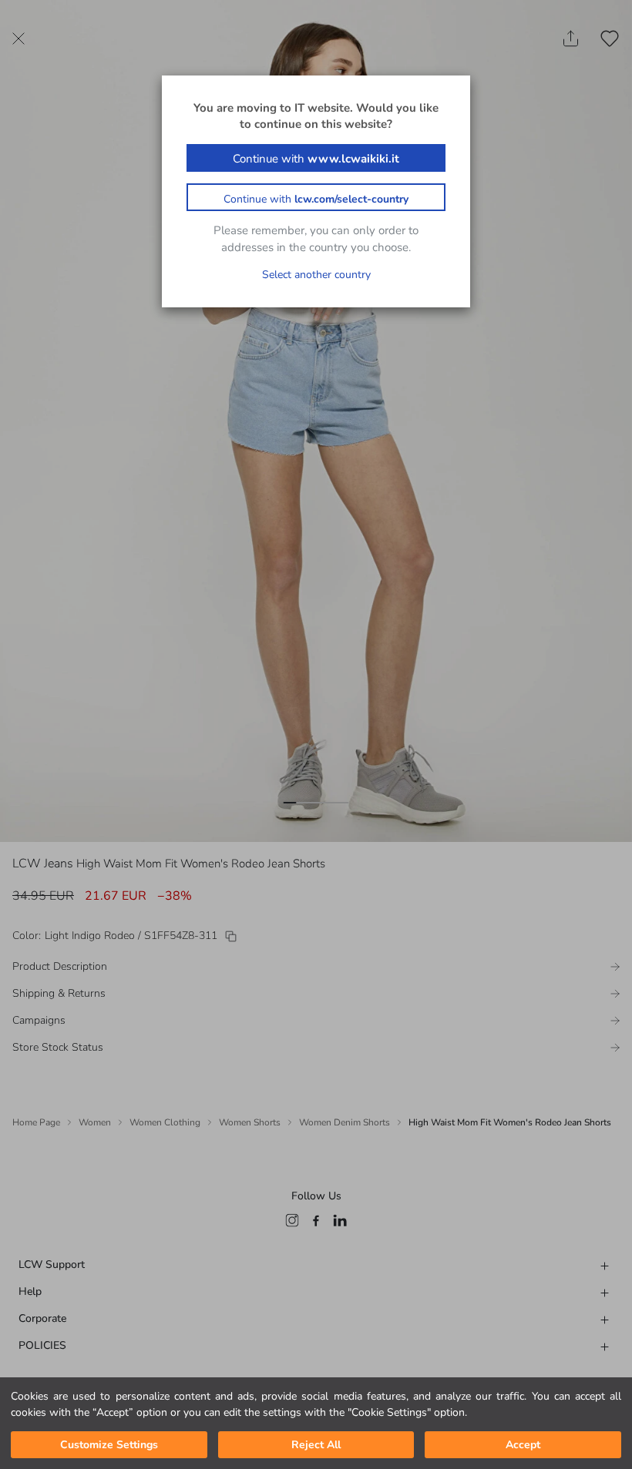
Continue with (316, 158)
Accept (523, 1444)
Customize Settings (109, 1444)
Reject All (316, 1444)
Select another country (316, 274)
